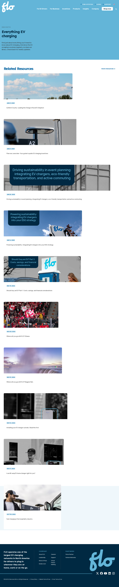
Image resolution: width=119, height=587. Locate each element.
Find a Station (87, 4)
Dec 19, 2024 (11, 286)
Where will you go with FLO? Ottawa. (18, 336)
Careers (53, 554)
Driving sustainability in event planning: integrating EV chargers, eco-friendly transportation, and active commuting (44, 199)
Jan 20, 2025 (11, 194)
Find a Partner (70, 554)
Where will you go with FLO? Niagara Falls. (20, 382)
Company (95, 9)
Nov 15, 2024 (11, 377)
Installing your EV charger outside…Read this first (23, 428)
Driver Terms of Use (57, 579)
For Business (54, 9)
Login (99, 4)
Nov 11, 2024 (11, 468)
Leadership (42, 557)
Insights (86, 9)
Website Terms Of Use (44, 579)
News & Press (43, 560)
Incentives (66, 9)
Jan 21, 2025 (11, 103)
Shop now (107, 9)
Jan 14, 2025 (11, 240)
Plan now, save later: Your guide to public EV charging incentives (27, 153)
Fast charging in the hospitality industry (19, 519)
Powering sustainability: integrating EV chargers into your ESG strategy (30, 245)
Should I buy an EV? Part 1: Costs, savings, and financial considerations (29, 290)
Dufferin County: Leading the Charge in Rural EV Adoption (25, 108)
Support (107, 4)
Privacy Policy (33, 579)
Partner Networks (71, 557)
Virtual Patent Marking (53, 562)
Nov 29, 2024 (11, 331)
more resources (107, 69)
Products (76, 9)
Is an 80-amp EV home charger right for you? (21, 473)
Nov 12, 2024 (11, 423)
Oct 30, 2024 (11, 514)
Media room (42, 564)
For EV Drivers (42, 9)
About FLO (42, 554)
